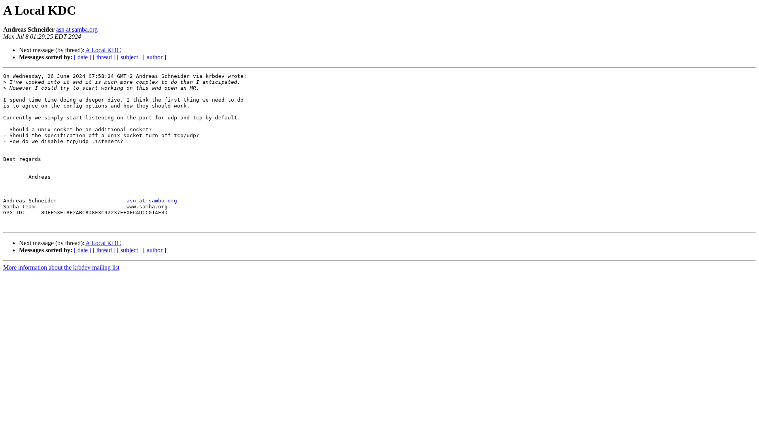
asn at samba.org (77, 29)
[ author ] (154, 57)
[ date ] (82, 57)
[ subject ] (129, 57)
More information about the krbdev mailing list (61, 267)
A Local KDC (103, 50)
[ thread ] (104, 57)
